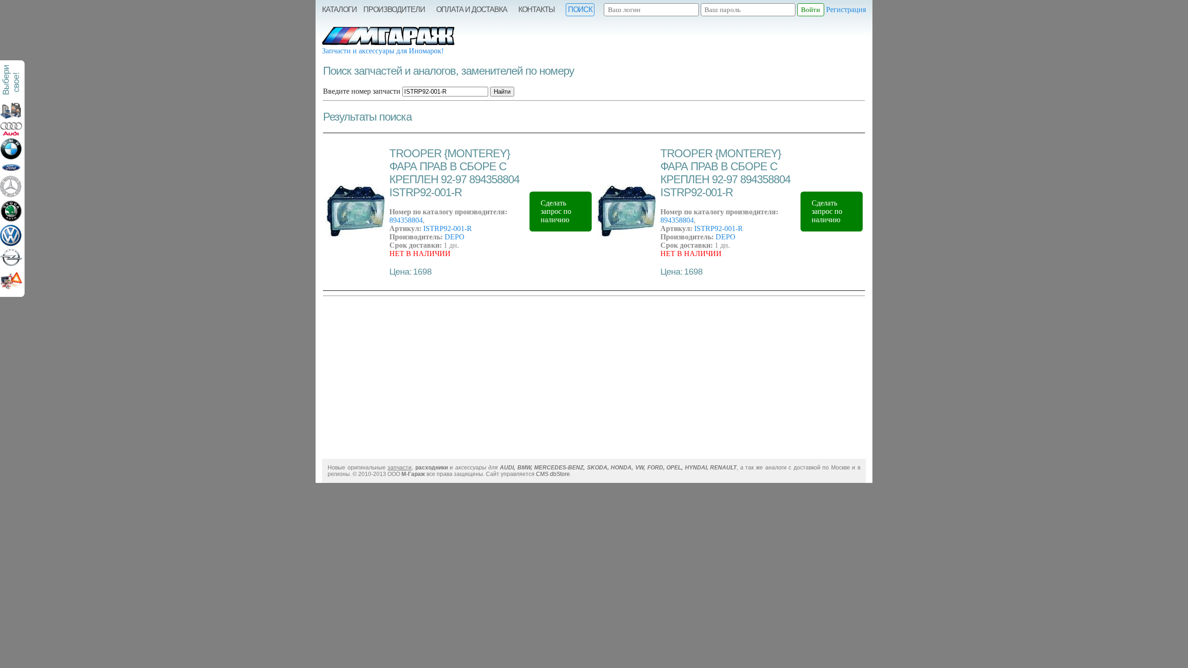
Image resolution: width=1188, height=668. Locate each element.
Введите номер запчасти (361, 91)
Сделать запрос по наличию (556, 211)
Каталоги (339, 9)
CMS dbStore (553, 474)
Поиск (580, 9)
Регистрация (846, 9)
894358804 (406, 220)
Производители (394, 9)
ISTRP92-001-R (447, 228)
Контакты (536, 9)
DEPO (455, 237)
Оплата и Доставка (471, 9)
